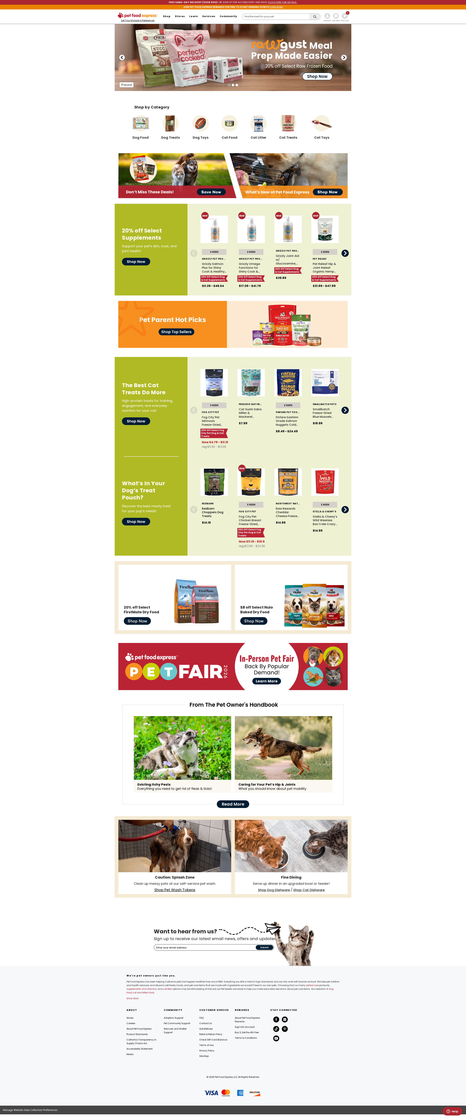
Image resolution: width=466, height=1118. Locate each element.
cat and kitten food (143, 992)
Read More (233, 804)
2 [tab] (233, 85)
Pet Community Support (177, 1023)
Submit (264, 947)
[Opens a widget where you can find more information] (452, 1111)
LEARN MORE (276, 7)
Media (130, 1054)
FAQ (201, 1017)
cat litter (167, 988)
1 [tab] (229, 85)
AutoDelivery (206, 1028)
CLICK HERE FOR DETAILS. (282, 2)
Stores (130, 1017)
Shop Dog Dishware (274, 890)
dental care (312, 985)
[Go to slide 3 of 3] (344, 57)
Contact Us (205, 1023)
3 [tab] (237, 85)
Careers (131, 1023)
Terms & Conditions (246, 1037)
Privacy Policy (206, 1050)
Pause (126, 84)
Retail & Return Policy (210, 1034)
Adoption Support (173, 1017)
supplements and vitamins (142, 988)
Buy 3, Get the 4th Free (247, 1032)
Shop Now (137, 620)
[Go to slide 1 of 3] (122, 57)
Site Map (204, 1056)
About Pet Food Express (139, 1028)
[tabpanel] (233, 57)
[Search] (314, 17)
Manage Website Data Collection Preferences (30, 1110)
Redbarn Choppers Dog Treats (212, 512)
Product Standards (137, 1034)
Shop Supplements (312, 69)
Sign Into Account (245, 1026)
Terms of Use (206, 1045)
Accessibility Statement (140, 1048)
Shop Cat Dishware (309, 890)
